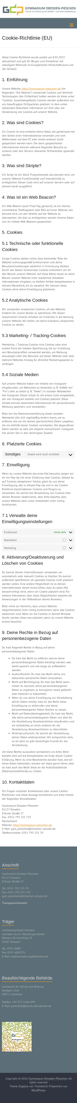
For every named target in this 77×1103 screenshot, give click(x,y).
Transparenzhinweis (14, 902)
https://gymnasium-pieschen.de (41, 88)
